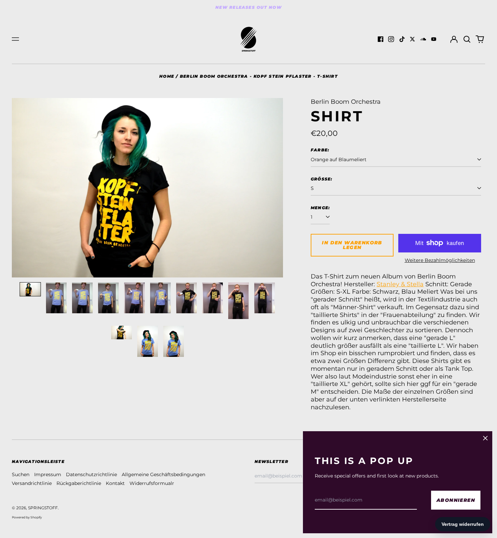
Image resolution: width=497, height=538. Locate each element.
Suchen (20, 474)
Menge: (320, 207)
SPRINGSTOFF (43, 507)
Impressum (47, 474)
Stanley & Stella (400, 284)
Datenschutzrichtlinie (91, 474)
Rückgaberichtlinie (78, 483)
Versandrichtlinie (32, 483)
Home (166, 76)
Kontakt (115, 483)
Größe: (322, 178)
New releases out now (248, 7)
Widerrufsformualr (151, 483)
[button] (467, 39)
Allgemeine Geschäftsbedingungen (163, 474)
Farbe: (320, 149)
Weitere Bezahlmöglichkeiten (440, 260)
